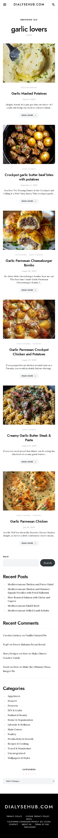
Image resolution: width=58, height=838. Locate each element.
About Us (26, 824)
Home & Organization (20, 719)
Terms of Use (42, 824)
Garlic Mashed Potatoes (29, 93)
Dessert (12, 700)
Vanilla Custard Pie (36, 635)
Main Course (29, 169)
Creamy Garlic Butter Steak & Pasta (29, 437)
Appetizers (21, 255)
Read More (27, 115)
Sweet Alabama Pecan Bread (29, 644)
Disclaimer (30, 827)
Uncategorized (29, 87)
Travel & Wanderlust (19, 748)
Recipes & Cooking (18, 743)
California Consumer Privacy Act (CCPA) (29, 822)
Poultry (37, 344)
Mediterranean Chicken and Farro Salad (30, 584)
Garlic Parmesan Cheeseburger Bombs (29, 263)
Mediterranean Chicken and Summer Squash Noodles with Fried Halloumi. (29, 591)
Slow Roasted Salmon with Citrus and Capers (29, 599)
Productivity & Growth (20, 738)
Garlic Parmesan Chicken (29, 521)
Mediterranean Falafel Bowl (23, 605)
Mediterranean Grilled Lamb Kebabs (28, 610)
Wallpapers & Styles (19, 757)
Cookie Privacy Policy (38, 816)
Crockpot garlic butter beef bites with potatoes (29, 177)
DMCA (29, 819)
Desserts (13, 705)
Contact (13, 824)
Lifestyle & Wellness (19, 724)
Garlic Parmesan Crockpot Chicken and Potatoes (29, 352)
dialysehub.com (29, 4)
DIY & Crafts (15, 710)
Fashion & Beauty (17, 715)
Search (6, 556)
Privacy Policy (14, 816)
